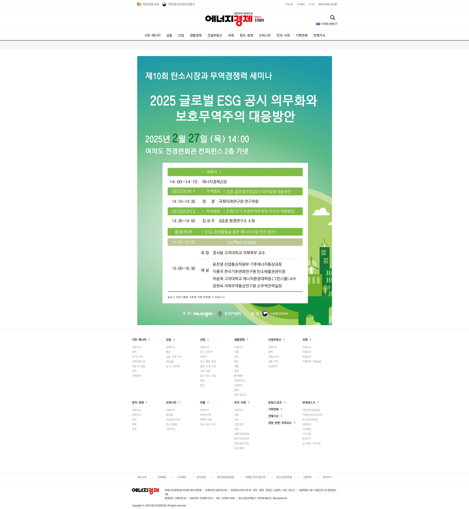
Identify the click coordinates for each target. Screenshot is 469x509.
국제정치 (306, 352)
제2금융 (170, 361)
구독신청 (289, 4)
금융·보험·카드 (174, 356)
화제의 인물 (206, 419)
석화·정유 (205, 371)
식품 (236, 352)
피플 (202, 402)
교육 (236, 419)
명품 (236, 366)
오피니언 (265, 35)
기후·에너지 (152, 35)
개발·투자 (273, 361)
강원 (236, 429)
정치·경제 (246, 35)
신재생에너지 (138, 361)
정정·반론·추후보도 (280, 422)
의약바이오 (239, 380)
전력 (134, 371)
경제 (134, 424)
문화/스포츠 (275, 402)
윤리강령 (201, 477)
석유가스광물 (138, 366)
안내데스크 (308, 402)
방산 (202, 385)
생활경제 (196, 35)
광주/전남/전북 (241, 438)
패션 (236, 361)
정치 (134, 419)
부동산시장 (273, 356)
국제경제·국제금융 (311, 361)
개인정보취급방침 (311, 410)
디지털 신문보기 (329, 23)
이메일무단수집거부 (312, 414)
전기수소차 (137, 356)
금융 (169, 35)
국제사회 (306, 356)
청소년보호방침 (310, 419)
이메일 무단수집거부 (255, 477)
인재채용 (161, 477)
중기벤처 (238, 375)
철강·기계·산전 (208, 366)
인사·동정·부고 (208, 424)
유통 (236, 356)
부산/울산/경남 (241, 443)
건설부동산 (214, 35)
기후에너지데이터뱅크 (181, 4)
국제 (231, 35)
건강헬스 (238, 385)
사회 (236, 414)
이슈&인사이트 (173, 419)
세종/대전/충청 (241, 434)
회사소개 (141, 477)
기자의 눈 (170, 429)
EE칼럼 (169, 414)
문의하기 (306, 438)
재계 (202, 380)
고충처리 (306, 424)
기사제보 (301, 4)
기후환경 (136, 375)
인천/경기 (239, 424)
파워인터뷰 (205, 414)
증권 (168, 352)
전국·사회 (283, 35)
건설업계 (272, 366)
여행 (236, 371)
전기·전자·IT (206, 352)
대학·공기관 (240, 394)
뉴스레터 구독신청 (311, 443)
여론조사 (136, 414)
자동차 (203, 356)
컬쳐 (236, 390)
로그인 (311, 4)
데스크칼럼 (171, 424)
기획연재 (301, 35)
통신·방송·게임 (208, 375)
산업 (181, 35)
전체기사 (319, 35)
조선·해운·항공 (208, 361)
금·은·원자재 (173, 366)
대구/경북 (239, 448)
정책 (134, 352)
